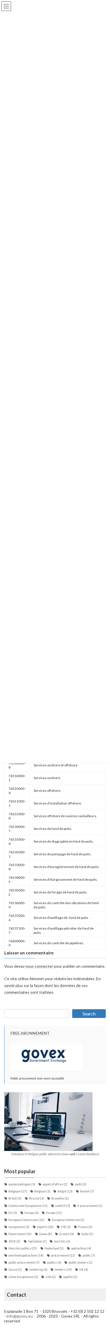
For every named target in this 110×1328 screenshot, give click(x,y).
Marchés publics (22, 1248)
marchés (62, 1241)
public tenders (81, 1262)
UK (83, 1269)
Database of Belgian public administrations (40, 1154)
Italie (87, 1234)
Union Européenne (23, 1277)
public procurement (23, 1262)
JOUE (14, 1241)
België (65, 1191)
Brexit (14, 1198)
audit (80, 1184)
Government (20, 1234)
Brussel (36, 1198)
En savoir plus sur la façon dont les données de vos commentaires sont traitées (52, 985)
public (88, 1255)
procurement (63, 1255)
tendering (38, 1269)
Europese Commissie (68, 1220)
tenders (63, 1269)
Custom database (87, 1154)
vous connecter (39, 965)
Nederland (54, 1248)
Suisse (15, 1269)
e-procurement (89, 1205)
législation (37, 1241)
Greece (66, 1234)
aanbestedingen (21, 1184)
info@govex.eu (19, 1316)
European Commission (26, 1220)
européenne (18, 1227)
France (85, 1227)
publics (54, 1262)
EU (12, 1212)
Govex (45, 1234)
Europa (32, 1212)
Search (89, 1013)
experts (45, 1227)
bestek (87, 1191)
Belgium (42, 1191)
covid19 (62, 1205)
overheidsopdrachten (25, 1255)
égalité (70, 1277)
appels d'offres (55, 1184)
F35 (66, 1227)
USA (50, 1277)
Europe (54, 1212)
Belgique (17, 1191)
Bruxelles (60, 1198)
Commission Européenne (28, 1205)
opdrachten (81, 1248)
